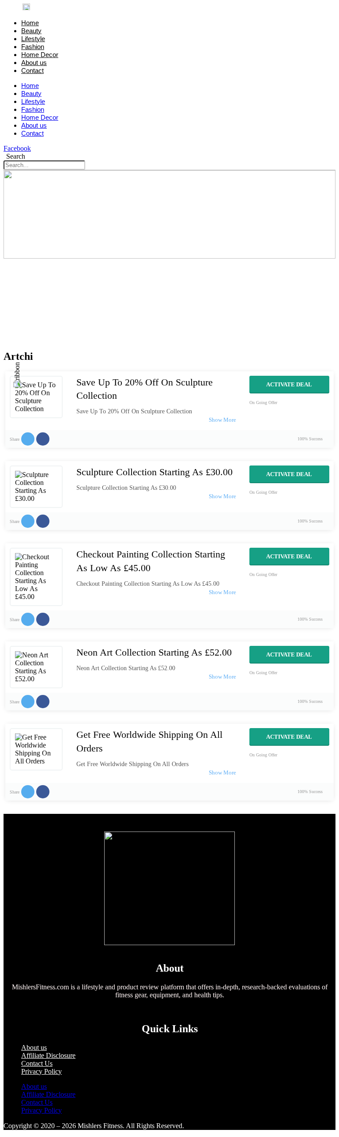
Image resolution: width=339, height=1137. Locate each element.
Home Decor (39, 54)
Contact (32, 70)
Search (15, 156)
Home (30, 23)
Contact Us (37, 1063)
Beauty (31, 30)
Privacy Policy (41, 1071)
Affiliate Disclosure (48, 1055)
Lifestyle (33, 38)
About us (34, 62)
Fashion (32, 46)
